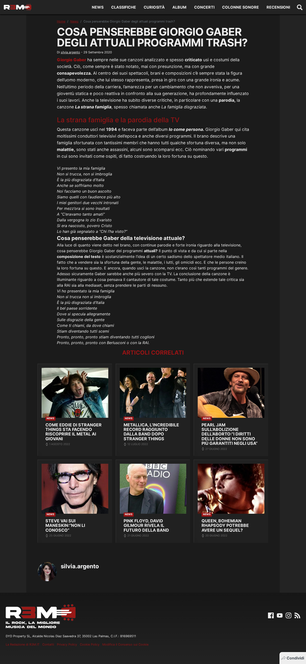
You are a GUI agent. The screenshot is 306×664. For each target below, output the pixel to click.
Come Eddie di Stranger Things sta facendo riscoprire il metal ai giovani (73, 432)
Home (61, 21)
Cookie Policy (89, 644)
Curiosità (154, 7)
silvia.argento (70, 52)
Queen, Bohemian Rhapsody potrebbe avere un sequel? (225, 525)
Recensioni (278, 7)
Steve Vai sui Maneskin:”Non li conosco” (65, 525)
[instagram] (288, 615)
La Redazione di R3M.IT (22, 644)
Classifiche (123, 7)
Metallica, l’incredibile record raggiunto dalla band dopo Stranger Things (151, 432)
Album (179, 7)
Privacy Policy (67, 644)
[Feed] (297, 615)
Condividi (295, 658)
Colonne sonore (240, 7)
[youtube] (280, 615)
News (98, 7)
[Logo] (17, 7)
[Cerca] (300, 7)
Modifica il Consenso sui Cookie (125, 644)
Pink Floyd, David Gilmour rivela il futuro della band (146, 525)
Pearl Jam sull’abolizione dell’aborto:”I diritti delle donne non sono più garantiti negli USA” (229, 434)
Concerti (204, 7)
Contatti (48, 644)
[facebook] (271, 615)
